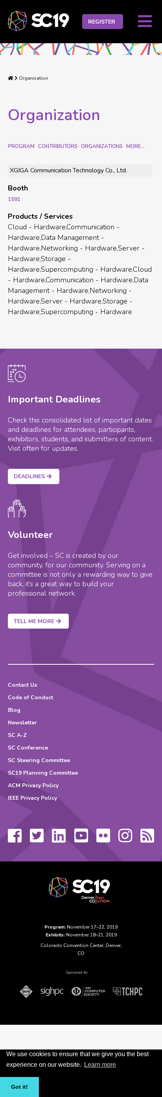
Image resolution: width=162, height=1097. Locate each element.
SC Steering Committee (39, 760)
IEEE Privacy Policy (32, 798)
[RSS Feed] (147, 839)
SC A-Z (17, 735)
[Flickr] (103, 839)
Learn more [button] (100, 1064)
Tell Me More (34, 621)
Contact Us (22, 685)
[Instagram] (125, 839)
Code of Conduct (30, 697)
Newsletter (22, 722)
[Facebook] (15, 839)
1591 (14, 199)
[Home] (10, 78)
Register (101, 22)
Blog (14, 710)
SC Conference (28, 747)
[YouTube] (81, 839)
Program (21, 146)
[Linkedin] (59, 839)
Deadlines (29, 476)
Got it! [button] (19, 1087)
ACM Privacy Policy (33, 785)
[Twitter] (37, 839)
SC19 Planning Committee (43, 773)
